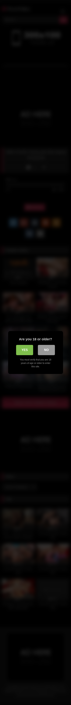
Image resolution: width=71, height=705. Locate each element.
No (46, 350)
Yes (25, 350)
